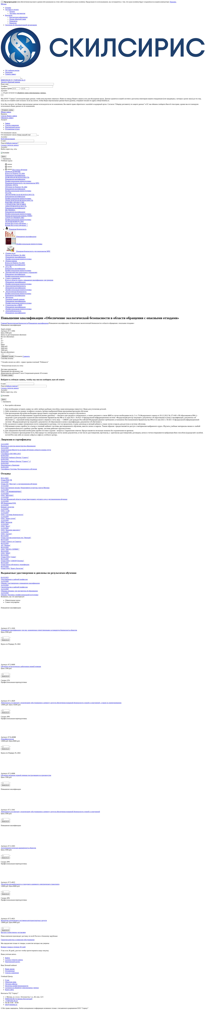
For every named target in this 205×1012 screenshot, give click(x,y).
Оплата (12, 11)
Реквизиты (13, 21)
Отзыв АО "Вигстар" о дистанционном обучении (19, 484)
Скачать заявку (10, 74)
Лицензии (8, 72)
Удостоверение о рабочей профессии (14, 579)
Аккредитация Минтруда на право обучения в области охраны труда (26, 450)
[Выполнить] (38, 135)
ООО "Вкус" (5, 526)
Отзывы (8, 8)
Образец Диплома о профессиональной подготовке (19, 595)
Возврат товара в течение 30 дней (13, 947)
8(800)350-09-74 (6, 80)
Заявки (7, 123)
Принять (173, 2)
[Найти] (21, 78)
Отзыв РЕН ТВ (6, 480)
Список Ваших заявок (9, 116)
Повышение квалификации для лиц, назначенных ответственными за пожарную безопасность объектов (39, 630)
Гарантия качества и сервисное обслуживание (17, 940)
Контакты (8, 15)
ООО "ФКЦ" (5, 553)
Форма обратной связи (17, 19)
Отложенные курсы (12, 129)
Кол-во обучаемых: (8, 352)
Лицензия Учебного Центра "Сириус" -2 (16, 461)
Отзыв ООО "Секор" (8, 557)
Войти (3, 139)
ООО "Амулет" (6, 534)
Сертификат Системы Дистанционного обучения (19, 469)
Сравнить (26, 356)
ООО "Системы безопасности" (12, 514)
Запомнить (7, 159)
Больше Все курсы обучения (16, 223)
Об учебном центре (12, 70)
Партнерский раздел (12, 127)
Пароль (3, 143)
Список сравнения (12, 125)
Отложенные (10, 971)
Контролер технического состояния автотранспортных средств (24, 920)
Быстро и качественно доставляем (13, 932)
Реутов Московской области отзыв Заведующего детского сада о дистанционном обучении (34, 499)
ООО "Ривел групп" (8, 518)
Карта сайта (9, 990)
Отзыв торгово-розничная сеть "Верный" (16, 538)
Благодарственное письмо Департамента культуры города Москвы (25, 488)
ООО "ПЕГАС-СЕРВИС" (10, 549)
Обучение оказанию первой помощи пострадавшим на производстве (26, 775)
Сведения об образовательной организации (21, 25)
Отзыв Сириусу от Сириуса (11, 541)
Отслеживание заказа (8, 135)
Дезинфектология (7, 739)
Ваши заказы (10, 969)
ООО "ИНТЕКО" (7, 495)
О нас (7, 980)
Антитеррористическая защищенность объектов (18, 848)
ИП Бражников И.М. (8, 503)
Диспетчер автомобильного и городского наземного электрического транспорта (30, 884)
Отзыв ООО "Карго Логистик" (12, 568)
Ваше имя (4, 84)
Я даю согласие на (24, 93)
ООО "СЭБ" (5, 511)
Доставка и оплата (12, 9)
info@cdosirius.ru (11, 1004)
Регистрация (10, 139)
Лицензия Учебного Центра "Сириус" (15, 457)
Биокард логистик (7, 507)
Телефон (4, 86)
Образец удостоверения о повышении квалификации (20, 583)
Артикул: (4, 331)
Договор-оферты (11, 984)
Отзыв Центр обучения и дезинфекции (15, 564)
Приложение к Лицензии (10, 465)
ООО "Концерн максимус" (10, 530)
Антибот (4, 91)
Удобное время (6, 88)
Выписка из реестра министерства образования (18, 446)
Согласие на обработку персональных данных (22, 988)
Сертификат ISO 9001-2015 (11, 454)
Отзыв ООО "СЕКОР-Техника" (12, 561)
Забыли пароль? (12, 143)
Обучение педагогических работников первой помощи (21, 666)
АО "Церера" (5, 545)
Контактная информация (18, 17)
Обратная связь (10, 982)
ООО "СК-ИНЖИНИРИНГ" (11, 491)
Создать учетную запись (10, 145)
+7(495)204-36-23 (19, 80)
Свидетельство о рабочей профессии (14, 587)
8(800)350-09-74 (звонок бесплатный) (18, 999)
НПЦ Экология (6, 522)
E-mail (3, 141)
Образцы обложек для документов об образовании (19, 591)
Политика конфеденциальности (16, 986)
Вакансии (13, 23)
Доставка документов (17, 13)
